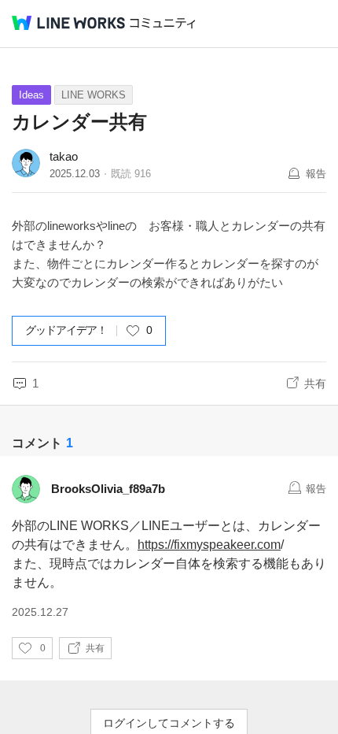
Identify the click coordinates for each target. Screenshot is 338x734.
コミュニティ (163, 23)
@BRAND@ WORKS (68, 23)
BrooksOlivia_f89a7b (108, 488)
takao (64, 156)
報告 (316, 174)
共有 (315, 383)
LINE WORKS (93, 95)
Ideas (31, 95)
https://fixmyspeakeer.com (209, 544)
